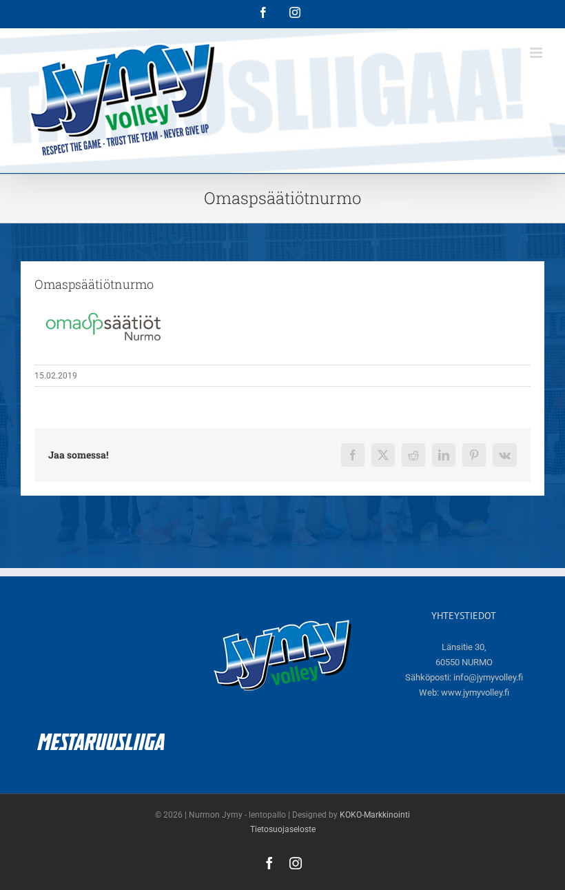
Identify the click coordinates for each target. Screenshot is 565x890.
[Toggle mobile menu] (537, 52)
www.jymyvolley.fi (475, 692)
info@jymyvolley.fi (488, 677)
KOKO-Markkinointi (375, 815)
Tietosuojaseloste (283, 829)
